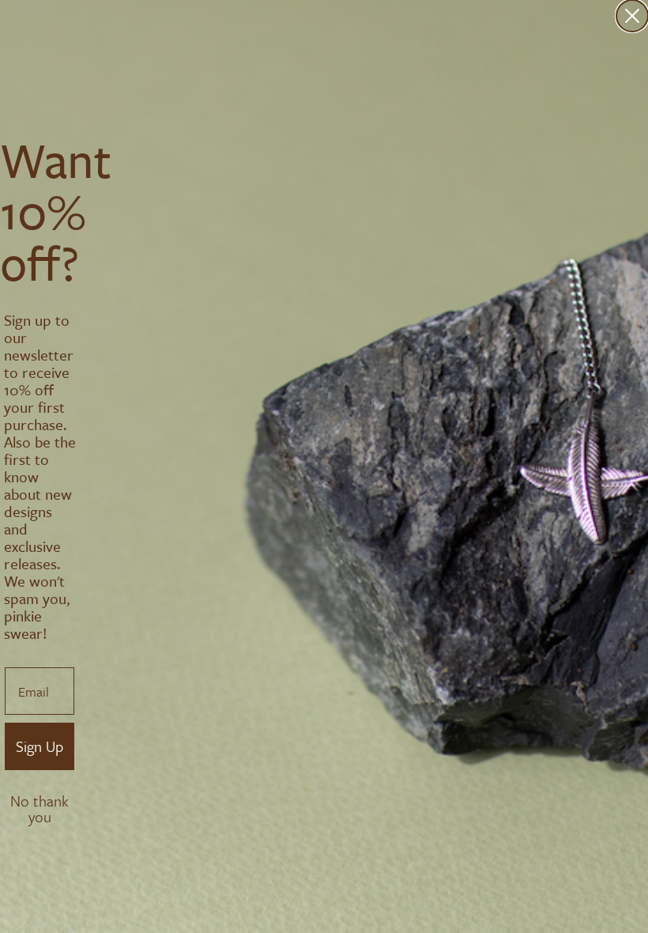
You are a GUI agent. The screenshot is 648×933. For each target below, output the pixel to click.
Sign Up (39, 746)
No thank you (39, 802)
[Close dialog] (632, 16)
